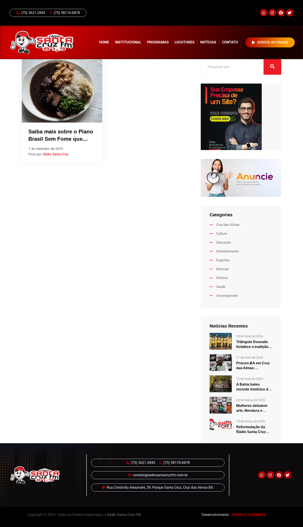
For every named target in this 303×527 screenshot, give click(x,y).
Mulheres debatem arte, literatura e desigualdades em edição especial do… (253, 408)
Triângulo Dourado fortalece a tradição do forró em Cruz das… (252, 344)
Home (104, 42)
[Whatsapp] (264, 12)
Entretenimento (227, 251)
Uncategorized (227, 296)
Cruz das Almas (228, 225)
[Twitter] (289, 12)
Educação (223, 242)
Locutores (185, 42)
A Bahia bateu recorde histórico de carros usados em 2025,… (253, 387)
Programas (158, 42)
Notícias (208, 42)
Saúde (220, 287)
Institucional (128, 42)
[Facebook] (281, 12)
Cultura (221, 234)
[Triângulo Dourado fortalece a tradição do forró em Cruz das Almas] (221, 341)
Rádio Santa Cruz (56, 154)
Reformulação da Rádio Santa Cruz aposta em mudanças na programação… (254, 429)
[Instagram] (272, 12)
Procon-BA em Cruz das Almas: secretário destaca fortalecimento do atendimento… (253, 366)
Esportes (223, 260)
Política (222, 278)
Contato (230, 42)
